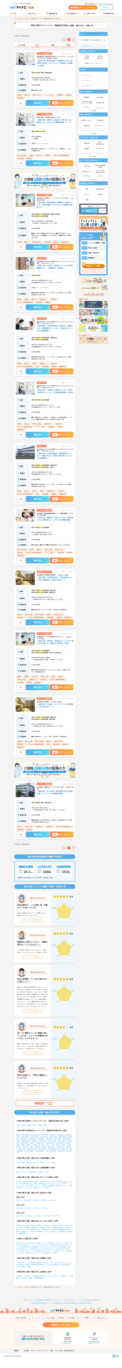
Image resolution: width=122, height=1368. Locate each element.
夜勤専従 (19, 1225)
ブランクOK (25, 1229)
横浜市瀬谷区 (32, 1139)
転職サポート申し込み (61, 1325)
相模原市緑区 (40, 1143)
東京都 (45, 1125)
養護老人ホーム (38, 1187)
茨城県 (18, 1125)
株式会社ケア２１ (49, 1249)
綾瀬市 (44, 1147)
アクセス (33, 1350)
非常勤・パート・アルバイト (48, 1162)
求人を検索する (72, 13)
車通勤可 (39, 1225)
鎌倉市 (24, 1145)
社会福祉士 (27, 1276)
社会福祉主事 (64, 1276)
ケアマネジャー (58, 1300)
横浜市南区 (61, 1135)
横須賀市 (68, 1143)
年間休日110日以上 (57, 1227)
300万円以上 (29, 1215)
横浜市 (18, 1135)
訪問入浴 (37, 1185)
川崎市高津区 (52, 1141)
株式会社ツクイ (41, 1243)
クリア (102, 210)
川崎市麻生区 (24, 1143)
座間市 (32, 1147)
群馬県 (29, 1125)
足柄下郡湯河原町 (51, 1151)
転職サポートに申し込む (82, 7)
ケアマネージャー (48, 1262)
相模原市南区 (60, 1143)
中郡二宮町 (22, 1149)
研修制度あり (46, 1229)
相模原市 (32, 1143)
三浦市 (53, 1145)
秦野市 (58, 1145)
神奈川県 (34, 898)
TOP (14, 13)
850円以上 (19, 1200)
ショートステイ (27, 1187)
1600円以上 (52, 1200)
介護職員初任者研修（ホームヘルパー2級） (45, 1276)
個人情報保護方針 (69, 1350)
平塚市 (18, 1145)
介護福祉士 (19, 1276)
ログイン (106, 7)
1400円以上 (44, 1200)
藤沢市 (29, 1145)
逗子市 (48, 1145)
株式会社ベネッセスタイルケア (25, 1243)
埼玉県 (34, 1125)
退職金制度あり (23, 1233)
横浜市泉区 (49, 1139)
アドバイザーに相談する (32, 920)
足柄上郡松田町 (53, 1149)
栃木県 (24, 1125)
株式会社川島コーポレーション (44, 1251)
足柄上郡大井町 (42, 1149)
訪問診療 (51, 1185)
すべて (87, 46)
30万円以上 (44, 1208)
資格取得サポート (35, 1229)
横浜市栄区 (41, 1139)
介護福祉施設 (32, 1172)
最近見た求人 (110, 13)
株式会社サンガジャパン (26, 1251)
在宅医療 (40, 1172)
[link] (21, 45)
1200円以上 (35, 1200)
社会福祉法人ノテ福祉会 (50, 1253)
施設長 (28, 1264)
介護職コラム (88, 1318)
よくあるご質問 (49, 1318)
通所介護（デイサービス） (47, 1183)
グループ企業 (58, 1350)
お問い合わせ (101, 1318)
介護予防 (47, 1187)
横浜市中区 (53, 1135)
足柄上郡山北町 (63, 1149)
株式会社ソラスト (24, 1249)
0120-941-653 (35, 1338)
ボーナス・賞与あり (51, 1231)
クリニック (23, 1172)
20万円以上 (27, 1208)
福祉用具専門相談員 (69, 1303)
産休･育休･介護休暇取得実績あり (61, 1229)
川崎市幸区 (34, 1141)
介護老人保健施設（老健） (31, 1181)
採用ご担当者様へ (21, 1318)
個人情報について (74, 1318)
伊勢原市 (19, 1147)
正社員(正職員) (20, 1162)
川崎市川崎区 (26, 1141)
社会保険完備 (62, 1231)
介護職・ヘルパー (21, 1262)
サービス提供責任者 (85, 1300)
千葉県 (40, 1125)
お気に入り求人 (91, 13)
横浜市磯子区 (26, 1137)
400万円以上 (47, 1215)
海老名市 (25, 1147)
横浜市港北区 (44, 1137)
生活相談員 (31, 1262)
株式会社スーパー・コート (34, 1253)
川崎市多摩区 (62, 1141)
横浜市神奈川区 (35, 1135)
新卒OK (18, 1231)
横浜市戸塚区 (54, 1137)
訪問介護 (19, 1181)
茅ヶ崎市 (41, 1145)
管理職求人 (34, 1227)
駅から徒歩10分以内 (29, 1225)
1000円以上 (27, 1200)
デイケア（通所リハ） (63, 1183)
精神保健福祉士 (39, 1278)
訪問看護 (44, 1185)
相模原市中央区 (50, 1143)
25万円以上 (36, 1208)
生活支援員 (22, 1266)
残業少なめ (25, 1231)
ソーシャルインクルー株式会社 (39, 1245)
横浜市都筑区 (67, 1139)
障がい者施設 (30, 1185)
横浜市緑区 (23, 1139)
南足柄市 (37, 1147)
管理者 (29, 1266)
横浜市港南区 (63, 1137)
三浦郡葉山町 (51, 1147)
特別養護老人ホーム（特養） (29, 1183)
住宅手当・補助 (57, 1225)
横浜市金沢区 (35, 1137)
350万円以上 (38, 1215)
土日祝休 (67, 1227)
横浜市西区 (45, 1135)
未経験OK (27, 1227)
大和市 (69, 1145)
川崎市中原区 (43, 1141)
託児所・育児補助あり (36, 1231)
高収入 (49, 1227)
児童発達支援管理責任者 (38, 1264)
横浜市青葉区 (58, 1139)
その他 (46, 1172)
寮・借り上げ (47, 1225)
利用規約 (61, 1318)
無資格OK (42, 1227)
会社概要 (26, 1350)
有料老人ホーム (45, 1181)
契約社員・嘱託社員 (32, 1162)
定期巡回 (57, 1185)
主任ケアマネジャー (61, 1262)
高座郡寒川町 (60, 1147)
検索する (89, 211)
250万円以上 (20, 1215)
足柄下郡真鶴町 (39, 1151)
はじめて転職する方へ (93, 270)
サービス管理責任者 (53, 1264)
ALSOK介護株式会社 (25, 1247)
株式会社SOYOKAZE (56, 1245)
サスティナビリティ (43, 1350)
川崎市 (18, 1141)
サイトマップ (36, 1318)
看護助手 (39, 1262)
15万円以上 (19, 1208)
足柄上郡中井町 (31, 1149)
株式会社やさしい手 (37, 1249)
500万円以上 (56, 1215)
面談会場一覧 (53, 13)
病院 (17, 1172)
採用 (51, 1350)
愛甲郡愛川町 (62, 1151)
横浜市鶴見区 (26, 1135)
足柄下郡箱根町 (29, 1151)
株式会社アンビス (60, 1251)
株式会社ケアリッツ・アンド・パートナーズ (46, 1247)
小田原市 (35, 1145)
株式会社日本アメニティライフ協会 (57, 1243)
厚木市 (64, 1145)
